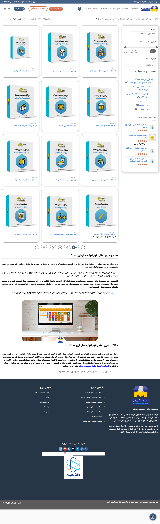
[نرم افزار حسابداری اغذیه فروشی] (60, 156)
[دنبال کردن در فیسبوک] (86, 449)
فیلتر (152, 51)
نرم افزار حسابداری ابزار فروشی (92, 421)
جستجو (153, 29)
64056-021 (6, 503)
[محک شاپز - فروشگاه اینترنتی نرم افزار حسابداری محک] (149, 8)
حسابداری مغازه (97, 416)
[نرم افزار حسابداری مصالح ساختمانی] (20, 101)
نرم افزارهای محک (144, 19)
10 (41, 247)
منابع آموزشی (116, 8)
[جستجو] (79, 9)
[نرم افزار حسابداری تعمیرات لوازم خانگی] (99, 47)
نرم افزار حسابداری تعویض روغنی (25, 71)
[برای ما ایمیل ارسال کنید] (73, 449)
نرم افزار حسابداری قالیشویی (66, 126)
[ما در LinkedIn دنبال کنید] (69, 449)
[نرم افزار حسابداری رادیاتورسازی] (20, 210)
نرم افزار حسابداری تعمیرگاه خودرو (25, 180)
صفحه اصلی (134, 8)
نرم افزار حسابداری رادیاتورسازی (26, 234)
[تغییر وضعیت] (110, 371)
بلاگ (47, 397)
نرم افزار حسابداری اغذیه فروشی (65, 180)
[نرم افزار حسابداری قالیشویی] (60, 101)
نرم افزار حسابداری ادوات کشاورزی (104, 180)
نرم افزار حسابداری (125, 19)
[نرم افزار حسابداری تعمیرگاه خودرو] (20, 156)
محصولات (126, 8)
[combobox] (140, 65)
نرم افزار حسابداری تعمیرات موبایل (64, 71)
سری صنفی (109, 19)
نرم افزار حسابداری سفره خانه (106, 126)
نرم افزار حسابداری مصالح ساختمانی (25, 126)
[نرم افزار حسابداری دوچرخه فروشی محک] (60, 210)
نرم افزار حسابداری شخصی (93, 412)
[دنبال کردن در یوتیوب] (65, 449)
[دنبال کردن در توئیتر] (78, 449)
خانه (156, 19)
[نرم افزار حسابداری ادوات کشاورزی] (99, 156)
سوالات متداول (103, 8)
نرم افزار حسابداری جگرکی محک (105, 234)
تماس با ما (88, 8)
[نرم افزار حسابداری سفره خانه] (99, 101)
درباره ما (95, 8)
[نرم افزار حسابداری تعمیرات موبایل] (60, 47)
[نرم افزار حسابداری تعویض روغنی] (20, 47)
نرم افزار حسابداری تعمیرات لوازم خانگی (102, 71)
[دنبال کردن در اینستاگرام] (82, 449)
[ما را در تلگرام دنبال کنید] (61, 449)
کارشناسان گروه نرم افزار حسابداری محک (94, 366)
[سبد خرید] (9, 8)
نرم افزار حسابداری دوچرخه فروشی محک (62, 234)
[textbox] (140, 65)
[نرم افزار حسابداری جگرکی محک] (99, 210)
